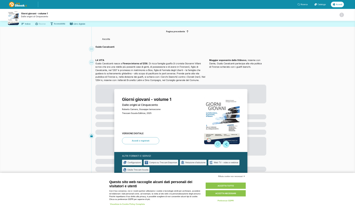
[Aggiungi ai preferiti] (217, 144)
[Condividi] (226, 144)
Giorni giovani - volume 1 (34, 13)
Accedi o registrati (140, 140)
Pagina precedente (175, 31)
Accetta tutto (226, 186)
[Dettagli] (341, 15)
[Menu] (91, 49)
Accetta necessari (225, 193)
